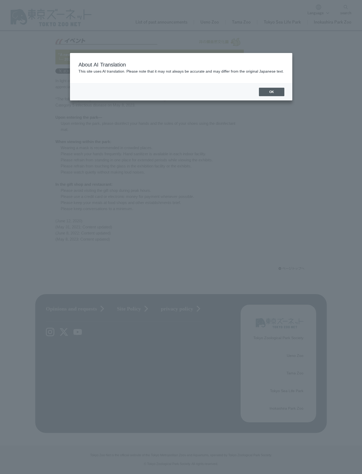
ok (271, 92)
